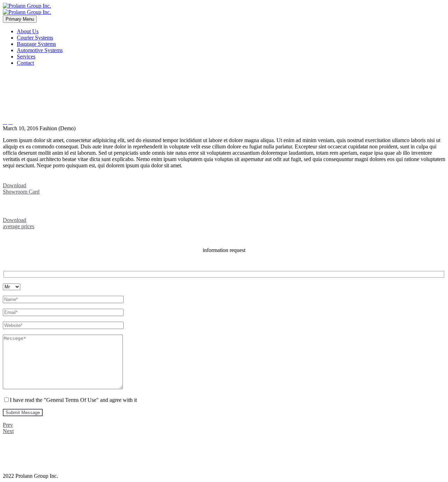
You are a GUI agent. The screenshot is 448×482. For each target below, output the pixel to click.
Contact (25, 63)
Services (26, 57)
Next (8, 431)
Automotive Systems (40, 50)
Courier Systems (35, 38)
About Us (27, 31)
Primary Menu (20, 19)
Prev (8, 425)
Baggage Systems (36, 44)
